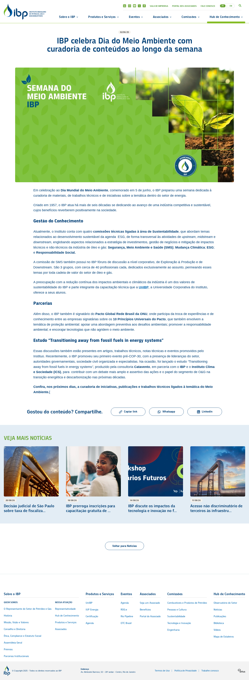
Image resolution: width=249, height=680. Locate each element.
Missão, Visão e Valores (16, 622)
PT (223, 6)
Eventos (134, 17)
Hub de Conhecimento (225, 17)
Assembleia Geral (13, 642)
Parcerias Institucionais (16, 656)
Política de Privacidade (185, 670)
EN (231, 6)
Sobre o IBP (67, 17)
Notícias (218, 609)
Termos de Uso (162, 670)
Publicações (220, 616)
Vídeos (217, 629)
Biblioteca (219, 623)
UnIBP (89, 602)
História (8, 615)
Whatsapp (168, 411)
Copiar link (130, 411)
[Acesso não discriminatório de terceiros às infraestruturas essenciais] (217, 479)
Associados (160, 17)
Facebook (144, 5)
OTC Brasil (126, 623)
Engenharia (173, 629)
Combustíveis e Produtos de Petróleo (187, 602)
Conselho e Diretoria (14, 629)
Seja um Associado (150, 602)
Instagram (129, 5)
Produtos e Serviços (102, 17)
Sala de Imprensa (159, 6)
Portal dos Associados (184, 6)
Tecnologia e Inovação (179, 623)
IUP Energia (92, 609)
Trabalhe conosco (210, 670)
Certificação (92, 616)
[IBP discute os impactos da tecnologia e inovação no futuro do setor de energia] (155, 479)
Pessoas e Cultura (176, 609)
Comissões (189, 17)
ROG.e (124, 609)
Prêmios (8, 649)
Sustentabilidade (176, 616)
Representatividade (65, 608)
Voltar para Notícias (124, 546)
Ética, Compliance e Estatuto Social (22, 635)
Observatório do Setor (225, 602)
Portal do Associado (150, 616)
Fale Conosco (208, 6)
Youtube (134, 5)
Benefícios (145, 609)
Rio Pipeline (127, 616)
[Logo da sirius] (241, 671)
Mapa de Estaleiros (224, 636)
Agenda (90, 623)
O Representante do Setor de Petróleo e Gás (27, 608)
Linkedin (124, 5)
